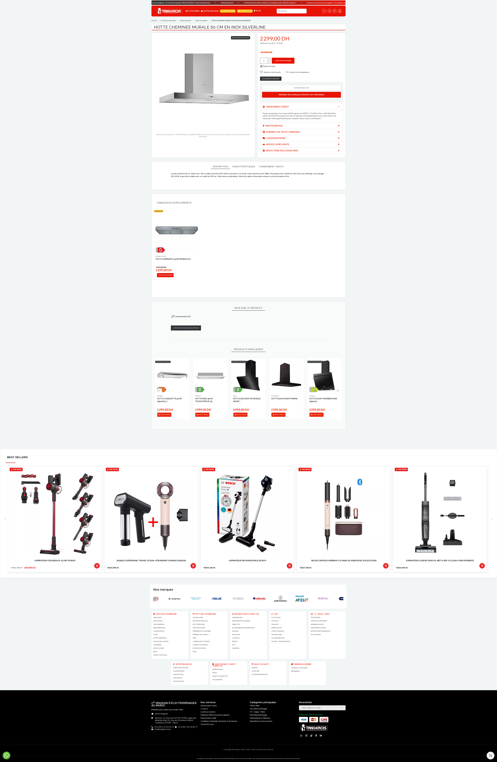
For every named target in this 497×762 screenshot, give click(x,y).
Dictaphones (276, 634)
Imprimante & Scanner (241, 621)
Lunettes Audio (277, 631)
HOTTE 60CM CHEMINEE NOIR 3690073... (323, 400)
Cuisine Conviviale (200, 645)
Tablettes (236, 624)
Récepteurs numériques (320, 631)
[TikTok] (311, 735)
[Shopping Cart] (490, 755)
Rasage (255, 668)
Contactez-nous (207, 724)
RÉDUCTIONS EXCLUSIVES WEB (281, 150)
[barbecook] (291, 598)
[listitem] (55, 519)
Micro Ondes (158, 648)
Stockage (236, 634)
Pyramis (275, 396)
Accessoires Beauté (260, 674)
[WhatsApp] (301, 735)
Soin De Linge (198, 617)
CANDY (160, 396)
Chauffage (177, 678)
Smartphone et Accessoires (261, 721)
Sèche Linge (158, 621)
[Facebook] (316, 735)
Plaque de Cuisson (161, 641)
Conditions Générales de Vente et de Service (219, 721)
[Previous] (159, 390)
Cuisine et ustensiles (299, 668)
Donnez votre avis (271, 79)
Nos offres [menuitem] (228, 11)
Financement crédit (208, 718)
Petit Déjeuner (199, 624)
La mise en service (208, 712)
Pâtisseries (295, 671)
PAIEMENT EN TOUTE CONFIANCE (283, 132)
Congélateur (159, 631)
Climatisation (178, 671)
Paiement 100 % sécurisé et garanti (215, 715)
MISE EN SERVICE (274, 126)
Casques (274, 624)
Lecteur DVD (316, 634)
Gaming (235, 631)
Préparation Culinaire (202, 631)
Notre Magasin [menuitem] (211, 11)
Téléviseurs (315, 617)
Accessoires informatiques (243, 628)
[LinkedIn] (321, 735)
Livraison (204, 709)
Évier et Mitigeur (160, 655)
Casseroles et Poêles (201, 641)
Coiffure (255, 671)
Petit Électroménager (258, 715)
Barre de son (276, 628)
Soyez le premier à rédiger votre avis (186, 328)
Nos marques (163, 589)
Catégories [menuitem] (194, 11)
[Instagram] (306, 735)
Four (155, 634)
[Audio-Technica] (206, 598)
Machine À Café (199, 628)
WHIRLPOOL (161, 256)
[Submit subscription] (341, 707)
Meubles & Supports (319, 621)
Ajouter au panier (283, 61)
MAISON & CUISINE (302, 664)
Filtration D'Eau (199, 648)
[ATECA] (163, 598)
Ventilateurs (178, 681)
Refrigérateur (159, 628)
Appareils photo (317, 624)
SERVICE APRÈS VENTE (277, 144)
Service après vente (209, 705)
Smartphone (217, 669)
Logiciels (236, 638)
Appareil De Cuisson (201, 634)
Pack (155, 652)
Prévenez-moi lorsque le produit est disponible (301, 95)
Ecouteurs (275, 617)
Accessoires (217, 680)
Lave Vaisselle (159, 624)
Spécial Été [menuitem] (246, 11)
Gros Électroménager (258, 709)
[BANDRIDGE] (269, 598)
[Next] (337, 390)
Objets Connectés (219, 676)
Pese (194, 638)
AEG (235, 396)
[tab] (301, 107)
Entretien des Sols (200, 621)
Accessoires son (278, 638)
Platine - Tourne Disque (280, 641)
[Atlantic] (185, 598)
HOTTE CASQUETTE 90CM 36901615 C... (169, 400)
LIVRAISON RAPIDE (275, 138)
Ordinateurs (237, 617)
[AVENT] (227, 598)
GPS (233, 645)
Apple (214, 673)
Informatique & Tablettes (260, 718)
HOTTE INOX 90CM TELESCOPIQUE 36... (204, 400)
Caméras (235, 648)
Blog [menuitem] (258, 11)
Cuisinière (157, 645)
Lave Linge (157, 617)
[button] (270, 72)
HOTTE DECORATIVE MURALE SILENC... (247, 400)
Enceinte (275, 621)
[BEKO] (333, 598)
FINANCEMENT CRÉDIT (277, 107)
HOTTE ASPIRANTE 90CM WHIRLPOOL (173, 259)
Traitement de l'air (180, 668)
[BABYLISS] (248, 598)
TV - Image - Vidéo (257, 712)
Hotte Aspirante (160, 638)
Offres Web (255, 705)
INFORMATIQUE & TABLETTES (247, 614)
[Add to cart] (97, 565)
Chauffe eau (178, 674)
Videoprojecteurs (318, 628)
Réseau (235, 641)
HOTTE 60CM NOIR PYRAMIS (284, 398)
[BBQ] (312, 598)
